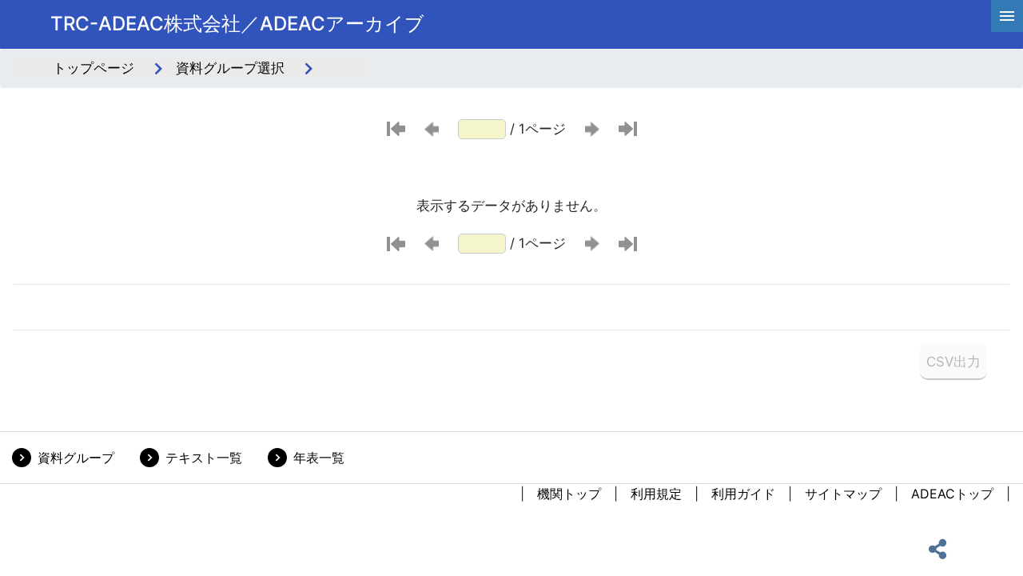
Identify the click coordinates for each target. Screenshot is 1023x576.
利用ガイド (743, 494)
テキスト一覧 (203, 458)
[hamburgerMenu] (1007, 16)
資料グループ (76, 458)
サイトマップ (843, 494)
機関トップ (569, 494)
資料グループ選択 (230, 68)
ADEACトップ (952, 494)
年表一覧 (318, 458)
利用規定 (656, 494)
